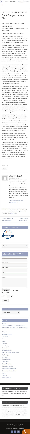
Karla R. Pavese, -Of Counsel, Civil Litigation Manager (14, 327)
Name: (3, 257)
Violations (4, 343)
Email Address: (5, 262)
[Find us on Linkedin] (18, 432)
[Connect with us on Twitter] (15, 432)
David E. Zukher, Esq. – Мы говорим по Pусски (13, 325)
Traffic (3, 341)
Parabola (14, 428)
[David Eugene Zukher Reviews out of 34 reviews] (8, 238)
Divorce (24, 209)
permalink (13, 213)
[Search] (26, 246)
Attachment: (4, 288)
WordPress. (21, 428)
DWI (3, 339)
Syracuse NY (22, 211)
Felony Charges (5, 331)
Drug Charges (5, 336)
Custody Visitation (18, 209)
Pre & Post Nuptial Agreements (9, 368)
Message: (4, 277)
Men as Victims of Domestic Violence (23, 219)
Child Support (5, 361)
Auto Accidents (5, 348)
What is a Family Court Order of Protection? (7, 219)
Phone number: (5, 267)
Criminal (4, 330)
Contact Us (4, 375)
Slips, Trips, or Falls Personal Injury (10, 352)
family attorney (11, 211)
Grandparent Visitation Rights (9, 370)
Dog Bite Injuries (6, 355)
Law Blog (4, 373)
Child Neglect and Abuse (7, 366)
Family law (17, 211)
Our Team (4, 323)
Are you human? (6, 292)
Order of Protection (6, 363)
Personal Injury (5, 346)
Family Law (4, 357)
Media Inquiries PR (6, 377)
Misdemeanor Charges (7, 334)
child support (11, 209)
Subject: (4, 272)
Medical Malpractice (6, 350)
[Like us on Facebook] (12, 432)
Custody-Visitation (6, 359)
